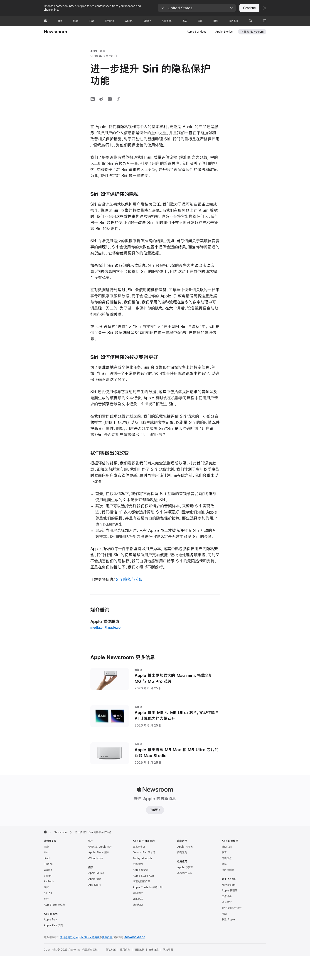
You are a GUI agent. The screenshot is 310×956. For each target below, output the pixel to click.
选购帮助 (138, 904)
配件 (46, 899)
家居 (46, 887)
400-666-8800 (134, 937)
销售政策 (139, 949)
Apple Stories (224, 31)
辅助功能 (227, 846)
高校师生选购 (184, 873)
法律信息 (154, 949)
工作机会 (227, 896)
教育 (224, 852)
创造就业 (227, 902)
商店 (46, 846)
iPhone (48, 864)
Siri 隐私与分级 (129, 579)
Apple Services (196, 31)
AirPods (49, 881)
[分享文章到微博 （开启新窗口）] (101, 99)
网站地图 (168, 949)
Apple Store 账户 (98, 852)
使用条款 (125, 949)
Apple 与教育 (185, 867)
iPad (46, 858)
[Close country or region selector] (265, 8)
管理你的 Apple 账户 (100, 846)
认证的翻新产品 (141, 881)
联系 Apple (228, 919)
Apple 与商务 (185, 846)
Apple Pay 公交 (53, 925)
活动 (224, 914)
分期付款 (138, 893)
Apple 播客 (94, 879)
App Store (94, 885)
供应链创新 (228, 870)
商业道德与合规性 (232, 908)
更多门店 (107, 937)
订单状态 (138, 899)
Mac (46, 852)
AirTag (48, 893)
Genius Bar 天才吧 (144, 852)
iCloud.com (95, 858)
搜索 (253, 31)
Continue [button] (249, 8)
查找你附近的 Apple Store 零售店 (80, 937)
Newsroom (55, 31)
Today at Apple (142, 858)
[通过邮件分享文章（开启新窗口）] (110, 99)
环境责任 (227, 858)
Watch (48, 870)
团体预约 (138, 864)
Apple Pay (50, 919)
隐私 (224, 864)
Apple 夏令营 (140, 870)
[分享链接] (118, 99)
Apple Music (96, 873)
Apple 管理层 (229, 890)
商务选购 (182, 852)
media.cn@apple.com (106, 627)
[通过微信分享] (93, 99)
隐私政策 (111, 949)
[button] (196, 8)
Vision (48, 875)
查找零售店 (139, 846)
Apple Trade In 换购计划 (147, 887)
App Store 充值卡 (54, 904)
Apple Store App (143, 875)
